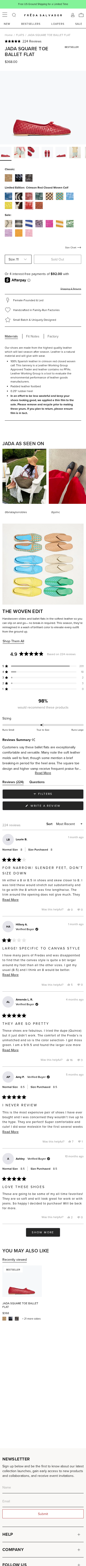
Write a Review (53, 806)
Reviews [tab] (13, 782)
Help (7, 1534)
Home (9, 35)
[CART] (81, 15)
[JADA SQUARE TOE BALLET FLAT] (22, 1281)
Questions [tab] (37, 782)
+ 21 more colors (31, 1318)
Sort (49, 823)
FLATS (20, 35)
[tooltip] (33, 740)
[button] (43, 41)
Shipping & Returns (70, 288)
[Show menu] (5, 15)
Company (13, 1549)
